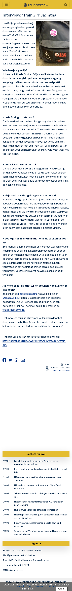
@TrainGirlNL (11, 297)
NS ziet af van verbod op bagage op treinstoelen (36, 509)
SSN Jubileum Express (13, 570)
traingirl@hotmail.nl (14, 309)
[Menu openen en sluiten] (6, 4)
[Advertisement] (36, 411)
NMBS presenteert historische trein (19, 555)
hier (55, 584)
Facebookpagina (28, 293)
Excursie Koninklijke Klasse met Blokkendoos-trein (26, 560)
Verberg (61, 588)
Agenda (36, 543)
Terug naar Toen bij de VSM (16, 565)
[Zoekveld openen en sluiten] (65, 4)
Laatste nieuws (36, 453)
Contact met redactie (60, 370)
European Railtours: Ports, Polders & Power (23, 550)
